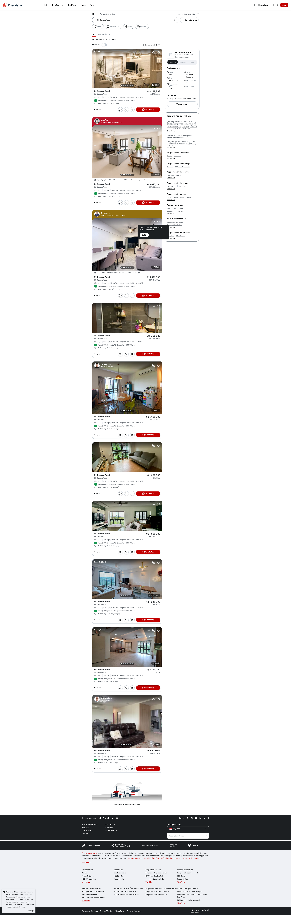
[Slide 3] (125, 85)
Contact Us (110, 824)
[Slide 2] (123, 85)
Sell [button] (45, 5)
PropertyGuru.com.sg (89, 853)
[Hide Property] (153, 52)
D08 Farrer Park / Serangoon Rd (189, 900)
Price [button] (192, 62)
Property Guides (88, 876)
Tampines (170, 236)
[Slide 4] (127, 85)
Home (95, 14)
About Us (85, 828)
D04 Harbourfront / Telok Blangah (189, 891)
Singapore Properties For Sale (157, 873)
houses (177, 858)
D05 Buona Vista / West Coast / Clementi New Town (192, 896)
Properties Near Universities (156, 891)
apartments (143, 858)
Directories (118, 870)
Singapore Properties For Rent (188, 873)
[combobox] (135, 20)
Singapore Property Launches (93, 891)
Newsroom (109, 828)
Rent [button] (37, 5)
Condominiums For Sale (155, 879)
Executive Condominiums (165, 858)
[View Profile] (97, 52)
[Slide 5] (129, 174)
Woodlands (180, 236)
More (91, 5)
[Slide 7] (132, 85)
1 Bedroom (177, 156)
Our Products (87, 831)
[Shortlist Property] (158, 52)
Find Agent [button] (72, 5)
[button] (94, 34)
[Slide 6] (130, 85)
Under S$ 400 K (172, 197)
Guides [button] (83, 5)
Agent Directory (119, 879)
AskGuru (85, 873)
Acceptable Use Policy (90, 911)
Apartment (185, 127)
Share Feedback (111, 831)
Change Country (174, 824)
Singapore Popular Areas (187, 888)
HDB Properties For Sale (155, 876)
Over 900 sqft (183, 186)
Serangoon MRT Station (175, 222)
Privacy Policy (29, 899)
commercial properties (191, 858)
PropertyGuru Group (90, 824)
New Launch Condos (89, 895)
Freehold (170, 167)
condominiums (133, 858)
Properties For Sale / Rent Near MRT (128, 888)
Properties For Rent (185, 870)
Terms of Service (106, 911)
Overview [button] (172, 62)
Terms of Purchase (133, 911)
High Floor (170, 175)
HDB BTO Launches (89, 879)
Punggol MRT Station (174, 225)
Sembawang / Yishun (175, 211)
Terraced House (184, 128)
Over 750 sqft (172, 186)
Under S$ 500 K (185, 197)
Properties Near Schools (155, 895)
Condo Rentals (182, 879)
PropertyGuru (87, 870)
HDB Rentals (181, 876)
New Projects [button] (57, 5)
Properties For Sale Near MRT (125, 891)
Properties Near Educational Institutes (161, 888)
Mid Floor (179, 175)
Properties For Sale (153, 870)
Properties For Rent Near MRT (125, 895)
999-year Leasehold (182, 167)
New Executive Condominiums (93, 898)
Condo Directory (120, 873)
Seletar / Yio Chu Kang (175, 208)
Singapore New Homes (91, 888)
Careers (85, 834)
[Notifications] (276, 5)
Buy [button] (29, 5)
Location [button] (182, 62)
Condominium (175, 127)
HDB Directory (119, 876)
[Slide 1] (121, 85)
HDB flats (151, 858)
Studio (169, 156)
